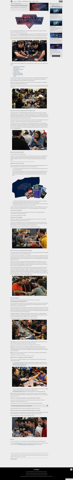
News (15, 1)
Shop (33, 1)
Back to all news (14, 458)
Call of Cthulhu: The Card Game (18, 69)
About (30, 1)
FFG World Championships (23, 33)
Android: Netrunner (16, 67)
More (37, 1)
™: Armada (16, 71)
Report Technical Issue (69, 479)
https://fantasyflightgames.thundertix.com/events (18, 301)
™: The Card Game (17, 73)
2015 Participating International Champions (21, 405)
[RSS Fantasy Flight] (38, 469)
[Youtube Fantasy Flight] (37, 469)
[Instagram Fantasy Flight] (36, 469)
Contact (45, 471)
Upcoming (25, 1)
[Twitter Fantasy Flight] (35, 469)
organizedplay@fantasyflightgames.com (18, 363)
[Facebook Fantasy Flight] (34, 469)
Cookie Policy (30, 473)
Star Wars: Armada (60, 32)
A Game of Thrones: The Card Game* (19, 66)
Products (19, 1)
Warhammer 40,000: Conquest (18, 74)
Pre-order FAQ (42, 473)
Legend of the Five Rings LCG (58, 7)
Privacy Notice (27, 473)
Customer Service (31, 471)
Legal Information (38, 473)
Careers (36, 471)
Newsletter (46, 473)
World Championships (18, 3)
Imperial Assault (16, 70)
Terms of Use (34, 473)
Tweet (48, 11)
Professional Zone (41, 471)
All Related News (56, 56)
